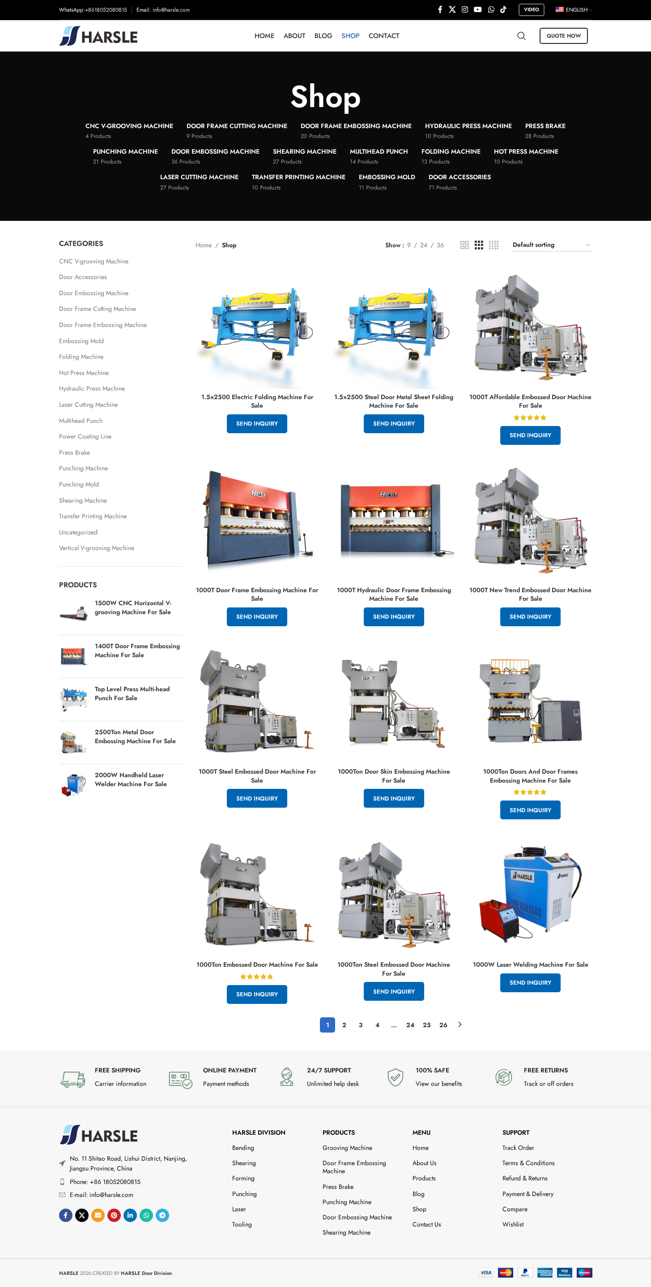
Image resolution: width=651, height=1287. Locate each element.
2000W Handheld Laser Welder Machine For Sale (131, 779)
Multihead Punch (80, 420)
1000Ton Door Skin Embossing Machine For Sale (394, 776)
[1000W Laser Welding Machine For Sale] (530, 894)
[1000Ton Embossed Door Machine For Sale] (257, 894)
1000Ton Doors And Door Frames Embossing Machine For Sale (530, 776)
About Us (425, 1162)
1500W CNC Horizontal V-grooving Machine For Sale (133, 607)
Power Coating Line (85, 436)
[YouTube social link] (478, 10)
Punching (244, 1193)
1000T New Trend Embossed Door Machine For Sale (530, 594)
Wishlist (512, 1224)
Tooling (242, 1224)
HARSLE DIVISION (258, 1132)
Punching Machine (83, 468)
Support (515, 1132)
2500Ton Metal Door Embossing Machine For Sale (135, 736)
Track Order (518, 1147)
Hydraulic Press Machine (92, 388)
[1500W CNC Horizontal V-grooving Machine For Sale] (73, 613)
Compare (515, 1209)
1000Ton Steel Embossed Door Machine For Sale (393, 969)
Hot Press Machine (84, 372)
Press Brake (74, 452)
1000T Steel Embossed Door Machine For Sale (257, 776)
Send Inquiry (257, 423)
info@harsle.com (171, 10)
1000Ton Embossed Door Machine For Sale (257, 964)
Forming (243, 1178)
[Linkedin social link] (130, 1215)
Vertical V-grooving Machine (96, 547)
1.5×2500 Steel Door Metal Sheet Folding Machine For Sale (393, 401)
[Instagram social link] (465, 10)
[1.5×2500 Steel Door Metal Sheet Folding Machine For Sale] (394, 327)
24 (410, 1024)
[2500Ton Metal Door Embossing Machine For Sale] (73, 742)
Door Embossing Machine (93, 292)
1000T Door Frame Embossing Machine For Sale (257, 594)
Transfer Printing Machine (93, 516)
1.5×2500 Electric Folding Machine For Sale (257, 401)
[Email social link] (98, 1215)
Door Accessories (83, 276)
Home (204, 245)
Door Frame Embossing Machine (103, 324)
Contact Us (427, 1224)
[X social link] (452, 10)
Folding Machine (81, 356)
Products (339, 1132)
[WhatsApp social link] (491, 10)
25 (427, 1024)
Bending (243, 1147)
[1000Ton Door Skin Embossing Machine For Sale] (394, 701)
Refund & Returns (525, 1178)
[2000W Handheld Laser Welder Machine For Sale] (73, 785)
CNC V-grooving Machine (93, 261)
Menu (421, 1132)
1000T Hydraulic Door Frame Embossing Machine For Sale (394, 594)
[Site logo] (98, 34)
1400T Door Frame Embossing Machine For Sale (137, 650)
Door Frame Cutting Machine (97, 308)
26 (443, 1024)
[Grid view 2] (464, 245)
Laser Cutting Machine (88, 404)
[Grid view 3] (479, 245)
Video (531, 9)
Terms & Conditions (528, 1162)
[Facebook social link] (440, 10)
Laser (239, 1209)
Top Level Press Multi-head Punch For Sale (132, 693)
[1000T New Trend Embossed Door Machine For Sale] (530, 520)
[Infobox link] (108, 1079)
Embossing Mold (81, 340)
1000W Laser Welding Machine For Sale (530, 964)
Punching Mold (79, 484)
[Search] (522, 36)
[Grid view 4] (493, 245)
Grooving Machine (347, 1147)
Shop (419, 1209)
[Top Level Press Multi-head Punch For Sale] (73, 699)
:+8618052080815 (105, 10)
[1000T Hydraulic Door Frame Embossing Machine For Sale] (394, 520)
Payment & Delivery (527, 1193)
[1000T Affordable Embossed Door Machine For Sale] (530, 327)
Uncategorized (78, 532)
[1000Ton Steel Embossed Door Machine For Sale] (394, 894)
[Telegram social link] (162, 1215)
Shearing (244, 1162)
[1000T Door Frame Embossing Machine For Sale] (257, 520)
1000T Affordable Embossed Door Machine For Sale (530, 401)
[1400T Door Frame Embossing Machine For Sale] (73, 656)
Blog (419, 1193)
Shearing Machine (83, 500)
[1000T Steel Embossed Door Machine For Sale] (257, 701)
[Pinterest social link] (114, 1215)
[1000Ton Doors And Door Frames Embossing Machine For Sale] (530, 701)
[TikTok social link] (503, 10)
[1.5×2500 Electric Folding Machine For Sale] (257, 327)
